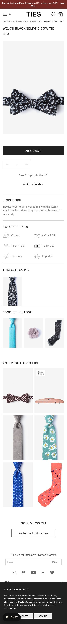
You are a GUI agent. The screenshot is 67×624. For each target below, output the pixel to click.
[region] (33, 87)
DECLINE (42, 616)
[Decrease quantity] (7, 164)
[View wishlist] (53, 13)
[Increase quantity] (27, 164)
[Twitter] (52, 573)
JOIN (54, 562)
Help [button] (6, 582)
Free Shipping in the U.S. (33, 175)
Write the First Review (33, 533)
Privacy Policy (39, 605)
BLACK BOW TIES (33, 21)
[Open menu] (5, 13)
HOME (7, 21)
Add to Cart (33, 150)
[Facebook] (43, 573)
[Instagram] (15, 573)
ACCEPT (24, 616)
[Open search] (10, 13)
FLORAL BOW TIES (53, 21)
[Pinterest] (24, 573)
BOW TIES (18, 21)
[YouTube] (34, 573)
